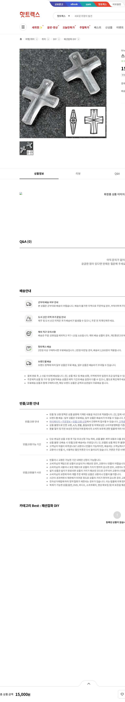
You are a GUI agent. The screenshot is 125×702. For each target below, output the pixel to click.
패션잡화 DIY (70, 39)
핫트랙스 (61, 16)
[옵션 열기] (89, 683)
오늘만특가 (69, 27)
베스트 (97, 27)
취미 (44, 39)
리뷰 (78, 173)
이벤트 (120, 27)
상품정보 (39, 173)
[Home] (21, 39)
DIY (55, 39)
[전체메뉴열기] (23, 27)
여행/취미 (30, 39)
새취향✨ (37, 27)
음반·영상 (52, 27)
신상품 (109, 27)
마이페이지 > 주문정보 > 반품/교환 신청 (68, 421)
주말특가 (84, 27)
